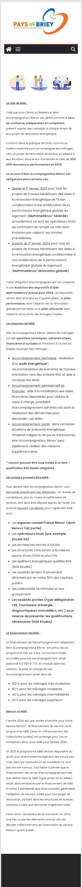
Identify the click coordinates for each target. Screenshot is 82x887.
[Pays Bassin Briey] (8, 49)
